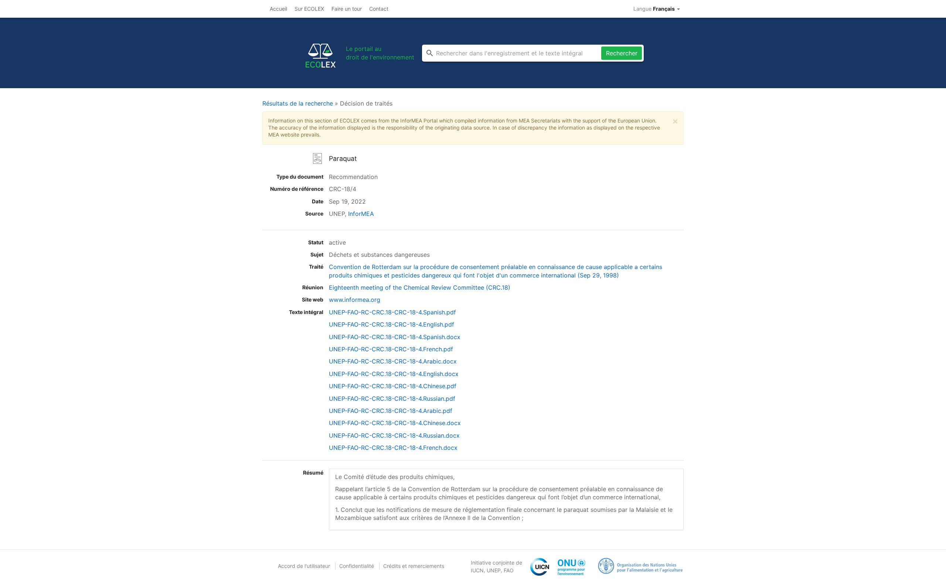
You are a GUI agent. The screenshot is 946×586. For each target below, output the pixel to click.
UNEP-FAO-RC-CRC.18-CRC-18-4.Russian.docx (394, 435)
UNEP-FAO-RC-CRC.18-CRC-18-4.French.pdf (391, 349)
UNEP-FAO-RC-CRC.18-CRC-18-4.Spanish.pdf (392, 312)
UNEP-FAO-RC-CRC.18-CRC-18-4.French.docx (393, 447)
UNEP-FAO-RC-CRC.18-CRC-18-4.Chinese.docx (395, 423)
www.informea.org (354, 299)
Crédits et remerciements (413, 566)
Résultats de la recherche (297, 103)
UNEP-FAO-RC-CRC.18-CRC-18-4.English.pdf (391, 324)
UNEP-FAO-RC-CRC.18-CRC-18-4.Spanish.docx (394, 337)
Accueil (278, 9)
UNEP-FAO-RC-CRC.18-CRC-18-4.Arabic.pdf (390, 410)
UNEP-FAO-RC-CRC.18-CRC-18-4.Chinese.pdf (392, 386)
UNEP (494, 570)
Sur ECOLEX (309, 9)
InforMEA (361, 213)
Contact (378, 9)
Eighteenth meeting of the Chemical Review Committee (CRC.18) (419, 287)
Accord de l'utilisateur (304, 566)
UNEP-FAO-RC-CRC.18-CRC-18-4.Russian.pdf (392, 398)
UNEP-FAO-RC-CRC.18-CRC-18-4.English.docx (394, 374)
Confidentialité (356, 566)
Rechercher (621, 53)
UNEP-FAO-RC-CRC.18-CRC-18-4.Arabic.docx (393, 361)
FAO (509, 570)
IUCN (477, 570)
